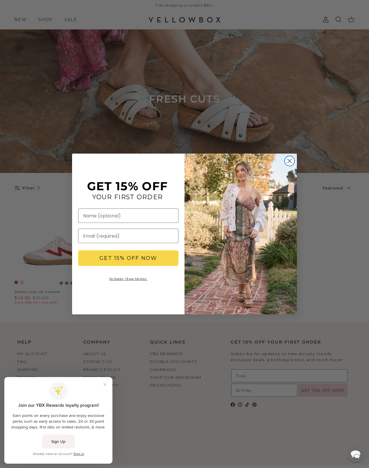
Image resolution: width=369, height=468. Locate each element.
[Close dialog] (290, 161)
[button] (355, 453)
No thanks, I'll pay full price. (128, 279)
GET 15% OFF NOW (128, 258)
